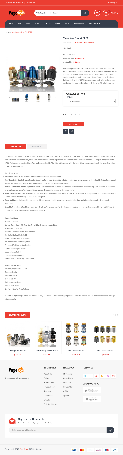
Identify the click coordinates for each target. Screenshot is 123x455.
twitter (85, 376)
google (96, 376)
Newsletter (67, 387)
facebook (90, 376)
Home (7, 32)
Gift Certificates (50, 404)
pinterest (107, 376)
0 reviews (78, 43)
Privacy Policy (49, 387)
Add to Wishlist (65, 131)
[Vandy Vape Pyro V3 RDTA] (15, 97)
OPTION (70, 97)
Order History (68, 378)
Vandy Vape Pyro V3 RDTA (22, 32)
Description (16, 147)
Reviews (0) (37, 147)
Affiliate (66, 391)
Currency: (29, 2)
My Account (68, 374)
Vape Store (24, 449)
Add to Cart (73, 124)
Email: (7, 378)
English (18, 2)
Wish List (67, 382)
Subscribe (110, 430)
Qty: (65, 114)
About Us (48, 374)
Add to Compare (71, 131)
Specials (66, 395)
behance (102, 376)
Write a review (89, 43)
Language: (8, 2)
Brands (47, 400)
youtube (113, 376)
